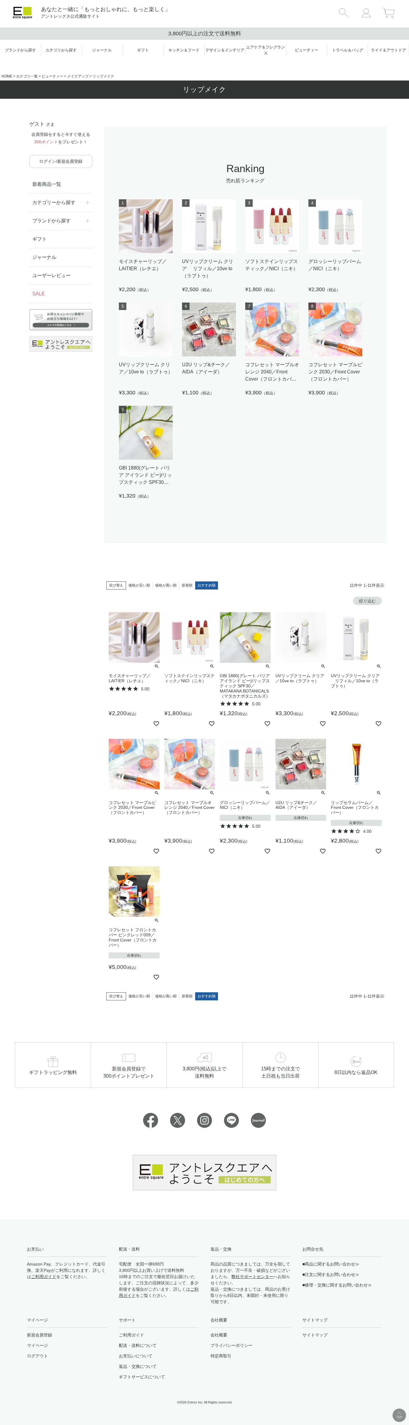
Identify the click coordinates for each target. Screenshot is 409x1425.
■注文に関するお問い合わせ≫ (330, 1274)
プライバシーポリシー (231, 1345)
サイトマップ (315, 1335)
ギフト (39, 238)
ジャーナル (44, 257)
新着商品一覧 (46, 184)
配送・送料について (138, 1345)
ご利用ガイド (43, 1276)
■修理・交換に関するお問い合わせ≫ (337, 1285)
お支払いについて (135, 1355)
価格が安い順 (139, 585)
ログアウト (37, 1355)
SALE (38, 293)
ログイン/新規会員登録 (60, 161)
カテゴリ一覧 (27, 76)
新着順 (187, 585)
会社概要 (218, 1335)
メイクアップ (78, 76)
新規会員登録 (39, 1335)
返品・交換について (138, 1366)
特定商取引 (220, 1355)
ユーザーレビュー (51, 275)
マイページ (37, 1345)
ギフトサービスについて (142, 1376)
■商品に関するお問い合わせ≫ (330, 1264)
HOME (6, 76)
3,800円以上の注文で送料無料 (204, 34)
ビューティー (52, 76)
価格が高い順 (166, 585)
